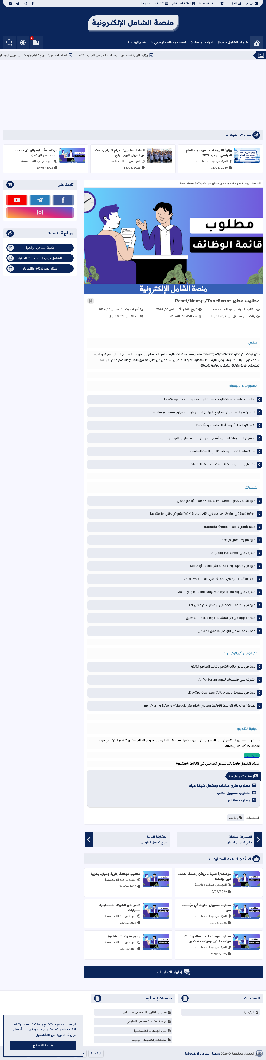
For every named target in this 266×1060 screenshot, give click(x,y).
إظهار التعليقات (169, 972)
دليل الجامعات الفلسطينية (150, 1031)
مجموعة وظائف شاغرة (124, 936)
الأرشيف (159, 3)
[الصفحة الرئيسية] (256, 42)
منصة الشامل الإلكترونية (202, 1053)
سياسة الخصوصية (209, 3)
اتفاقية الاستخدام (181, 3)
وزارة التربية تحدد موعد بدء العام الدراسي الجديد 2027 (145, 55)
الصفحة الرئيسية (251, 183)
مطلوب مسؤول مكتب (233, 793)
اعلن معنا (146, 3)
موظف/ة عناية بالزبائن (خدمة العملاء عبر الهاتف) (36, 152)
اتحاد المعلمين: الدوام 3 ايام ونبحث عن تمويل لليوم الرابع (63, 55)
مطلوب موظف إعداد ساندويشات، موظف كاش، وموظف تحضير (207, 938)
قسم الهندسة (137, 42)
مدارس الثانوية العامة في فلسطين (145, 1012)
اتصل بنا (232, 3)
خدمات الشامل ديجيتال (232, 42)
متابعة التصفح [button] (43, 1045)
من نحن (249, 3)
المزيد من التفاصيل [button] (51, 1035)
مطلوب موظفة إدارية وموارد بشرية (115, 874)
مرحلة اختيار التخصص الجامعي (147, 1021)
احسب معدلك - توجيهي (170, 42)
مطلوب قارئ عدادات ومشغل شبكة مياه (219, 785)
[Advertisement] (133, 95)
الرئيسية (249, 1012)
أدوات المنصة (203, 42)
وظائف (234, 183)
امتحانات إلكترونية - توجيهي (149, 1040)
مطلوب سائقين (238, 800)
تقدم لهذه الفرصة (252, 755)
